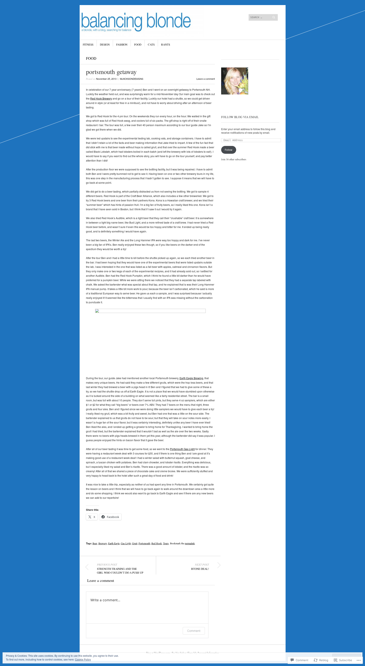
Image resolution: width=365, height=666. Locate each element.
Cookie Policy (83, 659)
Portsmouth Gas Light (182, 449)
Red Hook (156, 543)
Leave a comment (205, 78)
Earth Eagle (114, 543)
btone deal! (200, 567)
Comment (193, 630)
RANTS (165, 44)
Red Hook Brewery (101, 98)
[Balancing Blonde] (151, 21)
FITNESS (88, 44)
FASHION (121, 44)
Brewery (102, 543)
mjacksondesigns (131, 78)
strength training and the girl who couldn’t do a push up (120, 568)
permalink (190, 543)
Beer (95, 543)
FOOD (137, 44)
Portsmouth (144, 543)
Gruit (134, 543)
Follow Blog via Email (240, 117)
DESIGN (105, 44)
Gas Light (126, 543)
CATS (151, 44)
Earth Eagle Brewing (191, 378)
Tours (166, 543)
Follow (228, 149)
